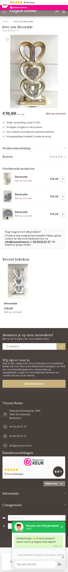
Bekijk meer (51, 483)
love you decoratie (23, 21)
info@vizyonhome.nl (17, 241)
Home (5, 21)
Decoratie (10, 303)
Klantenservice (34, 383)
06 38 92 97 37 (42, 241)
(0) (18, 30)
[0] (64, 11)
